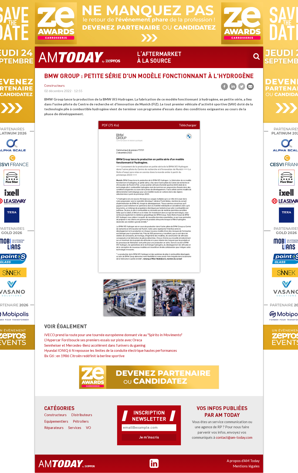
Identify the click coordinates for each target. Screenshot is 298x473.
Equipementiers (56, 421)
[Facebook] (224, 86)
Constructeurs (54, 85)
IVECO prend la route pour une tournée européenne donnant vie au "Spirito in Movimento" (113, 335)
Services (74, 427)
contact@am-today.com (234, 437)
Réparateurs (54, 427)
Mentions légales (246, 466)
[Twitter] (241, 86)
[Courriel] (250, 86)
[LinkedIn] (233, 86)
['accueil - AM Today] (66, 463)
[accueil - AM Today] (79, 57)
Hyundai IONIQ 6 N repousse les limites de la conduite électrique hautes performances (110, 350)
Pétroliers (81, 421)
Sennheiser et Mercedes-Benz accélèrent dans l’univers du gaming (95, 345)
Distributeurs (81, 415)
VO (88, 427)
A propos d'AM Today (243, 461)
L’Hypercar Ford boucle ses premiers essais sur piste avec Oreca (93, 340)
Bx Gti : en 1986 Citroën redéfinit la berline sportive (84, 356)
